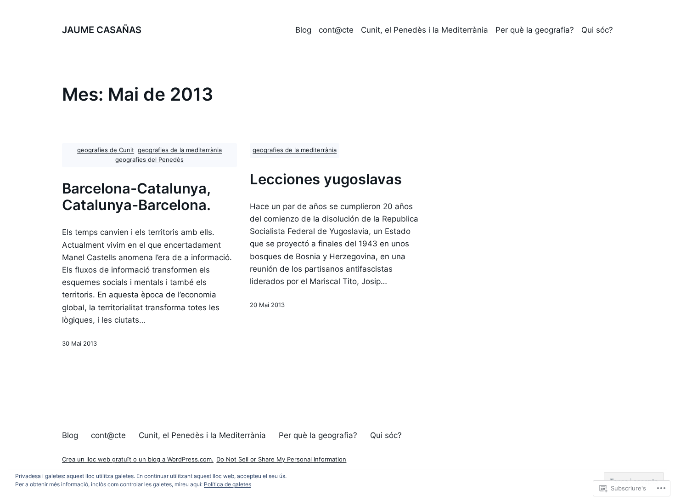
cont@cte (336, 29)
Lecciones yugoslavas (326, 179)
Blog (303, 29)
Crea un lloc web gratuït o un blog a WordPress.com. (138, 459)
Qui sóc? (597, 29)
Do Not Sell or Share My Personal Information (281, 459)
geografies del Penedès (149, 159)
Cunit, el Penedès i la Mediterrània (424, 29)
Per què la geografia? (534, 29)
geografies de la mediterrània (180, 150)
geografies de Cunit (105, 150)
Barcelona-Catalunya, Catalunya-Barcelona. (136, 196)
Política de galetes (227, 484)
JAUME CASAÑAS (101, 29)
